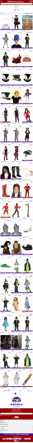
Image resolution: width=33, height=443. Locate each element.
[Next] (20, 393)
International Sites (4, 430)
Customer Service (4, 426)
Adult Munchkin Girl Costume (26, 350)
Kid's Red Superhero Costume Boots (5, 198)
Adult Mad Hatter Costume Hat (4, 104)
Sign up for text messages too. (6, 415)
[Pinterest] (15, 404)
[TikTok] (22, 404)
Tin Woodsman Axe (25, 218)
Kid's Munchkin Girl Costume (26, 293)
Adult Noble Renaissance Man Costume (15, 30)
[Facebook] (11, 404)
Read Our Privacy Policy (16, 418)
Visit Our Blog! (17, 406)
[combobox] (15, 4)
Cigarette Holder (25, 387)
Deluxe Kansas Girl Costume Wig (16, 198)
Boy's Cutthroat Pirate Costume (4, 161)
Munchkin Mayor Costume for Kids (16, 293)
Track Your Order (5, 424)
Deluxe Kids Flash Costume (4, 218)
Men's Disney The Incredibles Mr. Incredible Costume (27, 198)
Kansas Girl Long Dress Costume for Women (16, 387)
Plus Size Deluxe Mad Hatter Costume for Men (5, 67)
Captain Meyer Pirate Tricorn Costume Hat (27, 161)
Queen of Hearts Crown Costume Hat (16, 67)
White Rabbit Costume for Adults (27, 104)
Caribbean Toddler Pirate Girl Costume (16, 161)
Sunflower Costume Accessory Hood (16, 104)
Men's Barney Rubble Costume (26, 30)
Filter (2, 13)
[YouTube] (20, 404)
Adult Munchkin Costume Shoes (26, 255)
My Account (4, 422)
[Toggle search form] (30, 1)
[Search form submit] (32, 4)
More (1, 432)
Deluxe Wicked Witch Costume (15, 350)
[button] (32, 1)
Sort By (28, 13)
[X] (13, 404)
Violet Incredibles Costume (15, 218)
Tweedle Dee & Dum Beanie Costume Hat (27, 67)
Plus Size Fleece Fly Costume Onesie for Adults (5, 30)
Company (2, 428)
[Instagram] (17, 404)
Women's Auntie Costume (4, 387)
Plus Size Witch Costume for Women (5, 350)
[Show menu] (1, 1)
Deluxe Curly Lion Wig (14, 255)
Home (3, 420)
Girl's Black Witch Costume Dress (5, 293)
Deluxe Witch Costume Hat (4, 255)
